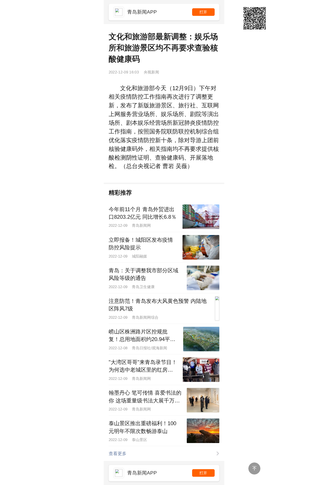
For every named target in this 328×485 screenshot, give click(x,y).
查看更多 (118, 453)
